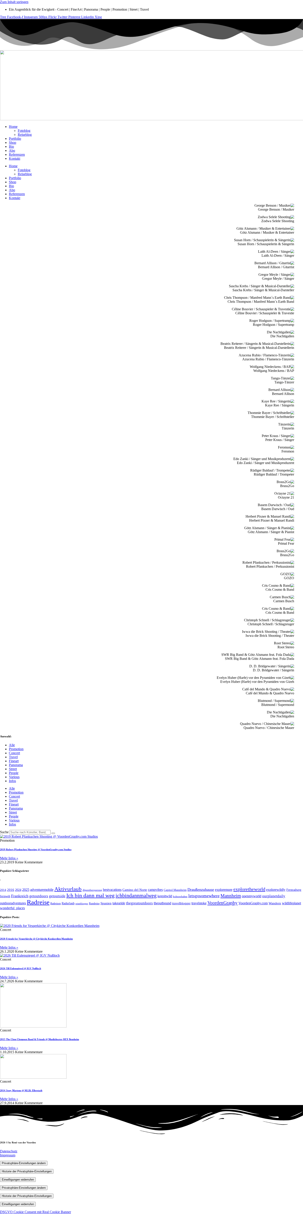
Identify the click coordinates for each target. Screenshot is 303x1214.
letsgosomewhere (204, 895)
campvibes (155, 890)
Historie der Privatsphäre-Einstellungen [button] (27, 1171)
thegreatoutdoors (139, 903)
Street (13, 769)
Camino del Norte (134, 890)
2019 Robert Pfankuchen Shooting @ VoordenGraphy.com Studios (35, 849)
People (13, 773)
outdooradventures (13, 903)
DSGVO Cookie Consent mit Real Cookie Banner (35, 1212)
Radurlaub (68, 903)
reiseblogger (81, 903)
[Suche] (53, 833)
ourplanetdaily (273, 896)
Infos (12, 781)
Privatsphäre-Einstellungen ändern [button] (24, 1163)
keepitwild (164, 896)
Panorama (16, 765)
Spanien (106, 903)
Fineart (14, 761)
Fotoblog (24, 130)
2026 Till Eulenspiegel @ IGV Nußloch (20, 968)
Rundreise (94, 903)
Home (13, 126)
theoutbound (162, 903)
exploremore (223, 890)
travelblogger (181, 903)
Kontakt (14, 158)
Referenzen (17, 154)
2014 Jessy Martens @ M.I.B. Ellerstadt (21, 1090)
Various (14, 777)
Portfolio (15, 138)
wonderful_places (12, 908)
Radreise (38, 902)
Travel (13, 757)
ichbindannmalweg (136, 895)
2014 (3, 890)
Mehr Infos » (9, 858)
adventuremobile (41, 890)
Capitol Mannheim (175, 890)
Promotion (16, 749)
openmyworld (251, 896)
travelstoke (199, 903)
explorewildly (275, 890)
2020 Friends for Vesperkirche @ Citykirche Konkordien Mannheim (36, 938)
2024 (18, 890)
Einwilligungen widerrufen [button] (18, 1179)
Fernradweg (293, 890)
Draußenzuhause (200, 889)
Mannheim (230, 895)
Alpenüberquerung (92, 890)
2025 (25, 890)
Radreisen (55, 903)
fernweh (5, 896)
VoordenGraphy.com (253, 903)
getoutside (57, 896)
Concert (14, 753)
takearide (118, 903)
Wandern (275, 903)
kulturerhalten (180, 896)
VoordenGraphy (222, 902)
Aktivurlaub (68, 889)
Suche (4, 832)
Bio (11, 146)
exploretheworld (249, 889)
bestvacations (112, 890)
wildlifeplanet (291, 903)
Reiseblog (25, 134)
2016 (10, 890)
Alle (12, 745)
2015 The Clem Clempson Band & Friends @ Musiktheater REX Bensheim (39, 1039)
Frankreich (19, 896)
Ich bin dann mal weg (90, 895)
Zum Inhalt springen (14, 2)
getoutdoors (38, 896)
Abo (12, 150)
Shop (12, 142)
